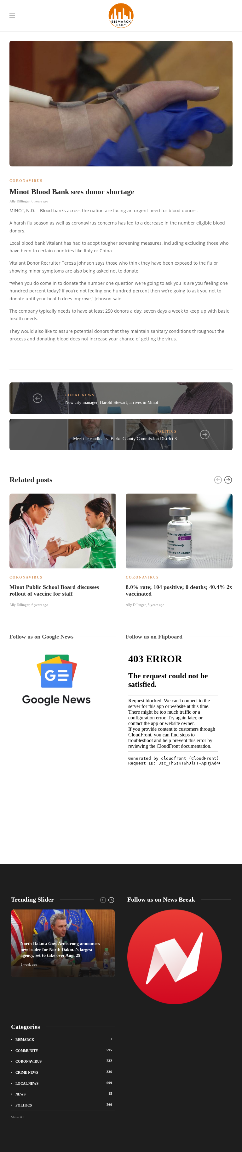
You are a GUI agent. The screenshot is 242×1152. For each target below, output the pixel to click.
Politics (166, 431)
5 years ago (156, 605)
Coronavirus (26, 181)
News (63, 1094)
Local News (80, 395)
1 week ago (28, 964)
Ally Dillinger (19, 201)
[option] (63, 549)
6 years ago (40, 201)
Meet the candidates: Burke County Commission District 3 (125, 438)
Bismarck (63, 1039)
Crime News (63, 1072)
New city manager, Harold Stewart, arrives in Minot (111, 402)
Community (63, 1050)
